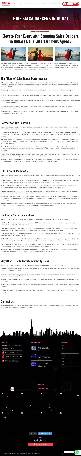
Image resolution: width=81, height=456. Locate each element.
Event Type (35, 3)
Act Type (30, 3)
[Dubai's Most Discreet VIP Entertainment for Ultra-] (30, 421)
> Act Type (63, 351)
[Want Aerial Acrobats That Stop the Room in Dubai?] (50, 421)
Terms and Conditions (74, 453)
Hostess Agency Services (44, 3)
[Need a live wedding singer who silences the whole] (30, 402)
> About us (63, 348)
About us (16, 3)
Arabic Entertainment (22, 3)
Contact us (52, 3)
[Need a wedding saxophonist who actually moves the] (11, 402)
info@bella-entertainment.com (11, 352)
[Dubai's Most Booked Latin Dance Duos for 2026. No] (69, 421)
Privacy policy (65, 453)
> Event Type (63, 355)
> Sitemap (63, 368)
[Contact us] (76, 452)
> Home (62, 345)
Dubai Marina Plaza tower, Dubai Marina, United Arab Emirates (12, 361)
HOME (12, 3)
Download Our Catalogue (41, 444)
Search (75, 3)
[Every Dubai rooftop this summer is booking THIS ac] (69, 402)
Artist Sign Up (58, 3)
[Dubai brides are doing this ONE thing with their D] (11, 421)
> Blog (62, 361)
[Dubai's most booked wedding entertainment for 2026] (50, 402)
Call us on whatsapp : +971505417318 (13, 356)
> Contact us (63, 358)
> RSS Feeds (64, 364)
